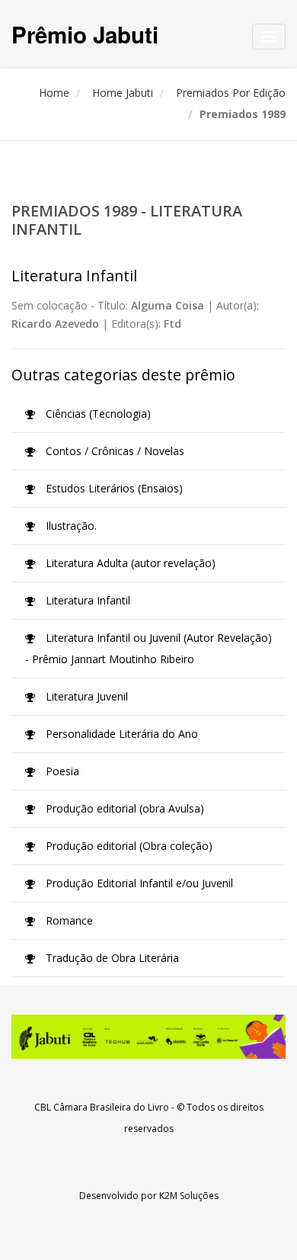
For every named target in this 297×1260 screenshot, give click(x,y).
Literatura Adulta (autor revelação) (129, 563)
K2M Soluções (189, 1195)
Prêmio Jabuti (84, 34)
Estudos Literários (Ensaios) (113, 488)
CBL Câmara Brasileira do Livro (101, 1107)
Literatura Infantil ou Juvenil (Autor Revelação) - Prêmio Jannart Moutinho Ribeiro (148, 648)
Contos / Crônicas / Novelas (113, 451)
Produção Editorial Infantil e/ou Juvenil (138, 883)
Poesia (61, 771)
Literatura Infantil (86, 600)
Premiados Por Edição (231, 92)
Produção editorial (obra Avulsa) (123, 808)
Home (54, 92)
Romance (68, 920)
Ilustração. (70, 525)
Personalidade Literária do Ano (120, 733)
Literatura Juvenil (85, 696)
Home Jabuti (122, 92)
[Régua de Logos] (148, 1037)
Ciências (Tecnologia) (97, 413)
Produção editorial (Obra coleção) (127, 845)
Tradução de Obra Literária (111, 958)
